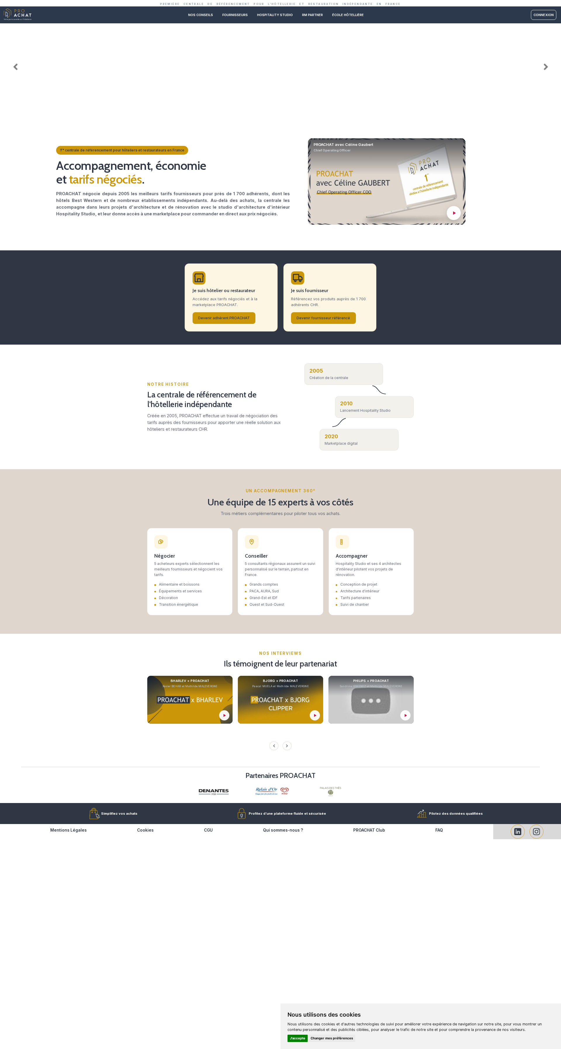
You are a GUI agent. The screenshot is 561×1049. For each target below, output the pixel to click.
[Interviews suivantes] (287, 745)
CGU (208, 830)
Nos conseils (200, 15)
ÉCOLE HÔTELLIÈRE (348, 15)
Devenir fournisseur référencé (323, 318)
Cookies (145, 830)
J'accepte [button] (297, 1038)
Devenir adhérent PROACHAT (224, 318)
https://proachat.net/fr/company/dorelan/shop (280, 25)
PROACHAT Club (369, 830)
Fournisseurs (235, 15)
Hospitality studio (275, 15)
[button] (14, 65)
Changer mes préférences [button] (332, 1038)
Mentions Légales (68, 830)
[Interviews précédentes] (273, 745)
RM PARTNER (312, 15)
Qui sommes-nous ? (283, 830)
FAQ (439, 830)
